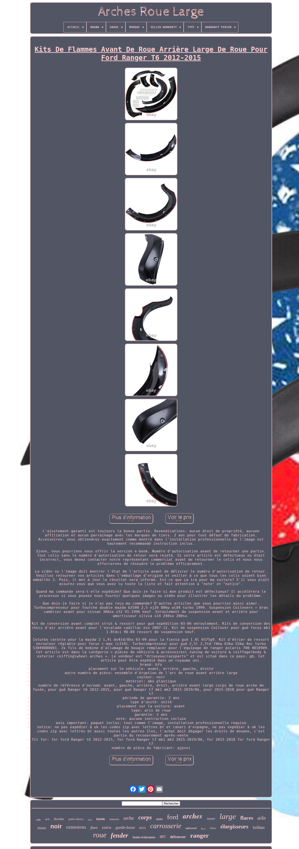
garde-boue (125, 827)
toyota (100, 819)
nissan (41, 828)
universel (191, 828)
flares (246, 818)
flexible (59, 819)
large (228, 816)
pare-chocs (76, 819)
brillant (259, 827)
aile (261, 818)
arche (128, 818)
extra (106, 827)
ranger (199, 835)
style (38, 819)
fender (119, 835)
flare (94, 827)
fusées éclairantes (144, 837)
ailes (90, 820)
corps (145, 817)
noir (56, 826)
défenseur (178, 837)
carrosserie (165, 826)
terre (159, 819)
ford (172, 817)
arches (192, 816)
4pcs (203, 828)
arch (47, 819)
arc (163, 836)
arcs (142, 828)
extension (114, 819)
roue (99, 835)
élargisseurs (234, 826)
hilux (213, 828)
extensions (76, 827)
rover (211, 818)
